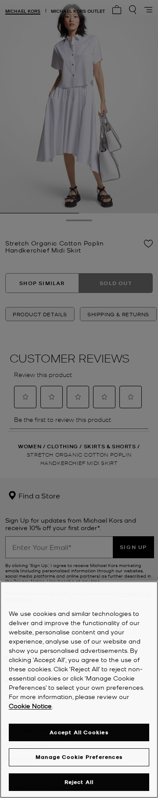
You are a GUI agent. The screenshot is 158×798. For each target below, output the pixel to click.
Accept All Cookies (79, 732)
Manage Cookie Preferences (79, 757)
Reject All (79, 782)
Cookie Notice (30, 706)
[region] (79, 689)
